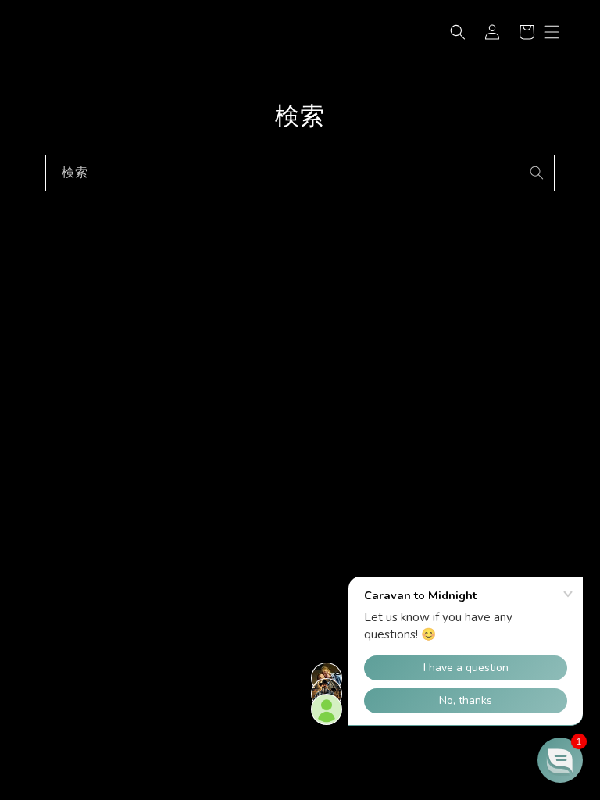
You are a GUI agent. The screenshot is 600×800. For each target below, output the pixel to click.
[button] (458, 32)
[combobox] (300, 173)
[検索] (537, 172)
